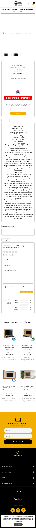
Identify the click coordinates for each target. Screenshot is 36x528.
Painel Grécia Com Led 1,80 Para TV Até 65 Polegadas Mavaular (9, 388)
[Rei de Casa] (18, 3)
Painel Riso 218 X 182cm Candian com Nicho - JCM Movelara (27, 388)
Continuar (18, 524)
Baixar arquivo (8, 232)
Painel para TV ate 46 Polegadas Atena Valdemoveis (9, 347)
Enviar (18, 113)
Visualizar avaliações (18, 73)
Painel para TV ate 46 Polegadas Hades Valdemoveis (27, 347)
